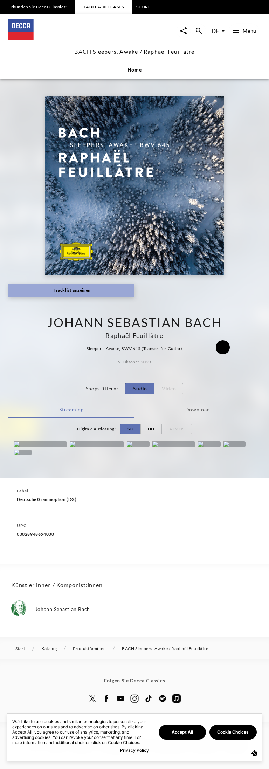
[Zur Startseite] (71, 38)
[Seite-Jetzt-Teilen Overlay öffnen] (184, 31)
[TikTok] (149, 699)
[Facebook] (106, 699)
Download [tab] (197, 410)
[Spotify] (138, 444)
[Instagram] (134, 699)
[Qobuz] (234, 444)
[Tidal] (23, 452)
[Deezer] (209, 444)
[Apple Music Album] (40, 444)
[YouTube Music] (173, 444)
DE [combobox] (215, 30)
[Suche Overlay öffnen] (199, 31)
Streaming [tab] (71, 410)
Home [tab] (134, 70)
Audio (139, 389)
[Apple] (177, 699)
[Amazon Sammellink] (97, 444)
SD (130, 428)
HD (151, 428)
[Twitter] (92, 699)
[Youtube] (120, 699)
